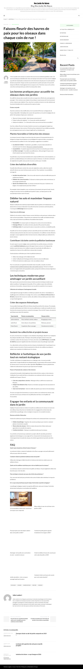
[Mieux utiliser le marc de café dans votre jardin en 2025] (45, 498)
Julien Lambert (6, 82)
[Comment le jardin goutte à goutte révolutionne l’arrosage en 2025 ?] (45, 522)
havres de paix (26, 585)
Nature (34, 585)
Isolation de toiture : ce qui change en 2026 (28, 654)
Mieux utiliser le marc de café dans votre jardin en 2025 (69, 75)
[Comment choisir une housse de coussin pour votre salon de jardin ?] (45, 566)
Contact (14, 666)
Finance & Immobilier (66, 43)
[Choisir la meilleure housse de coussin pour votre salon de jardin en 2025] (45, 544)
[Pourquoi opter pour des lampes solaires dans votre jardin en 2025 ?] (21, 522)
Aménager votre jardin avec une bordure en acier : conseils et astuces (69, 88)
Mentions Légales (7, 666)
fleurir (19, 585)
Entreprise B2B (64, 36)
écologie (13, 585)
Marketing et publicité (66, 50)
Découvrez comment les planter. (35, 147)
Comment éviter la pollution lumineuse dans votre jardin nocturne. (26, 266)
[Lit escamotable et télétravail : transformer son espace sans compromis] (21, 499)
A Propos (36, 666)
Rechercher (63, 55)
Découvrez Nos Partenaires (66, 94)
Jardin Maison (15, 24)
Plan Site (18, 666)
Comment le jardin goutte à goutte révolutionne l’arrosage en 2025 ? (68, 84)
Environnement (64, 39)
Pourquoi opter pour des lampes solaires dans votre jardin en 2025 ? (68, 79)
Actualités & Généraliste (67, 29)
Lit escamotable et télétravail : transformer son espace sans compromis (67, 69)
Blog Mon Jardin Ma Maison (41, 6)
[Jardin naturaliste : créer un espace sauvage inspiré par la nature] (21, 567)
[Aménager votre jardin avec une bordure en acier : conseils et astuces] (21, 544)
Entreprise (6, 657)
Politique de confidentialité (27, 666)
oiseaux (40, 585)
